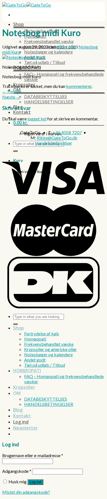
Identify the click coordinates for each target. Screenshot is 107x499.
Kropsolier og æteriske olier (50, 349)
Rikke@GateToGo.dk (57, 137)
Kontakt (22, 112)
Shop (18, 24)
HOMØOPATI (27, 371)
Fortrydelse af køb (41, 333)
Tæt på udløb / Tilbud (44, 62)
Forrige (11, 91)
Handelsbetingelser (53, 142)
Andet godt (35, 359)
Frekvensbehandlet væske (49, 41)
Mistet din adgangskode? (26, 492)
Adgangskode (16, 471)
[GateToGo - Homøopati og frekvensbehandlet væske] (26, 4)
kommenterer (79, 86)
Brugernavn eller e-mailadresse (32, 455)
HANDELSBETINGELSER (48, 101)
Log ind (35, 482)
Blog (17, 410)
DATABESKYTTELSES (45, 96)
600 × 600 (66, 46)
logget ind (36, 118)
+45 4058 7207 (67, 132)
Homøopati (35, 338)
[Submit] (15, 151)
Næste (11, 96)
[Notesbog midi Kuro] (23, 57)
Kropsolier (24, 387)
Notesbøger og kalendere (48, 51)
